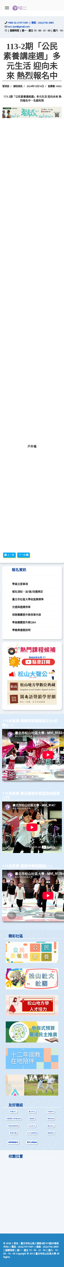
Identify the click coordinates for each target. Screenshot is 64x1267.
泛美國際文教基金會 (13, 1118)
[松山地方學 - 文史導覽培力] (32, 1005)
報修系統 (50, 1118)
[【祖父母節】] (32, 1085)
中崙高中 (50, 1111)
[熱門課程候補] (32, 649)
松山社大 (32, 1126)
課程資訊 (17, 86)
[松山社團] (32, 979)
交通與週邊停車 (21, 607)
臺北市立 (32, 1111)
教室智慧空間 (13, 1126)
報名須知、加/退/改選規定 (27, 592)
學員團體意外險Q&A (24, 622)
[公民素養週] (32, 952)
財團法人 (13, 1111)
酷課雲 (32, 1118)
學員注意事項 (20, 584)
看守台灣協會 (32, 1142)
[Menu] (7, 8)
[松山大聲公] (32, 674)
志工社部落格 (32, 1133)
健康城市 (50, 1133)
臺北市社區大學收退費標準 (28, 599)
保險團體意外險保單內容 (26, 615)
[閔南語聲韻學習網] (32, 699)
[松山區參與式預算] (32, 1031)
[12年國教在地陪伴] (32, 1058)
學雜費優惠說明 (21, 630)
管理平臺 (13, 1133)
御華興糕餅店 (13, 1142)
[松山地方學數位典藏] (32, 686)
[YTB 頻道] (32, 662)
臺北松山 (50, 1126)
